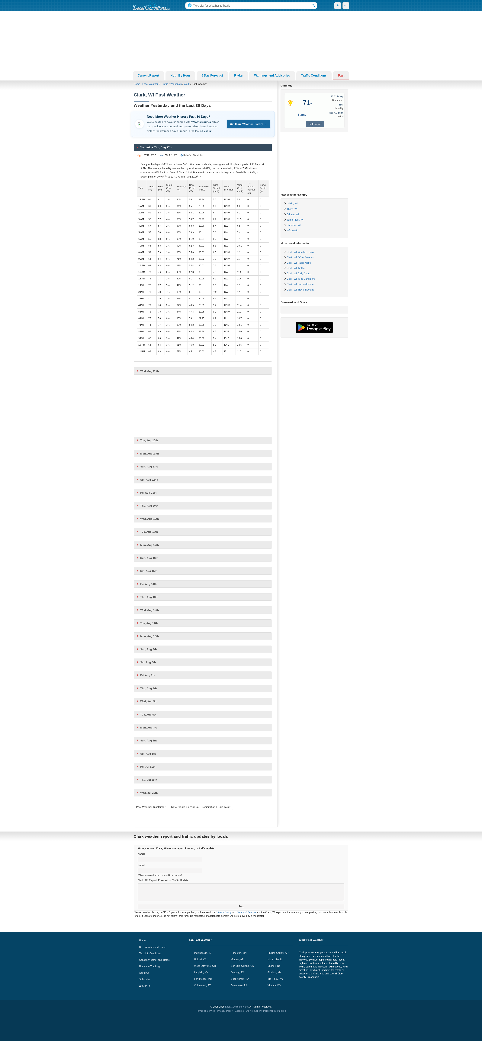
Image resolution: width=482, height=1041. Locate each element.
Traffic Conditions (314, 75)
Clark (187, 84)
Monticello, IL (275, 959)
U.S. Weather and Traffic (152, 947)
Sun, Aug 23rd (149, 466)
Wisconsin (176, 84)
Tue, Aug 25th (149, 440)
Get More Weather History (248, 123)
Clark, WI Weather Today (300, 252)
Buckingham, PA (240, 978)
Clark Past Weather (311, 939)
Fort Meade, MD (203, 978)
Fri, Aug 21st (148, 492)
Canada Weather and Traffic (154, 959)
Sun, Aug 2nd (149, 740)
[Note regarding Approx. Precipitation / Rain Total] (182, 155)
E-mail (141, 865)
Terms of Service (246, 912)
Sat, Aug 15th (148, 570)
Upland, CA (200, 959)
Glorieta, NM (274, 972)
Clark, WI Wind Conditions (301, 278)
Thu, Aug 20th (149, 505)
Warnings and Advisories (272, 75)
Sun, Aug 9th (148, 649)
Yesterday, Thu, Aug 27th (156, 147)
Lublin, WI (292, 203)
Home (137, 84)
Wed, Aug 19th (149, 518)
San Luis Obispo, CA (242, 965)
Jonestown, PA (239, 985)
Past (341, 75)
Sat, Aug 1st (148, 753)
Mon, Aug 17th (149, 544)
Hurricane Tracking (149, 966)
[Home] (151, 5)
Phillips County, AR (278, 952)
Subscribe (144, 979)
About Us (144, 972)
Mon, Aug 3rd (148, 727)
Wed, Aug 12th (149, 610)
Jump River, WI (295, 219)
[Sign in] (337, 5)
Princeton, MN (238, 952)
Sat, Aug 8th (148, 662)
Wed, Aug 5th (148, 701)
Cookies (239, 1010)
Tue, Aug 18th (149, 531)
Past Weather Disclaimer (150, 806)
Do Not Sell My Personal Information (266, 1010)
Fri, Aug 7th (147, 675)
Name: (141, 853)
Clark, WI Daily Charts (299, 273)
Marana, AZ (237, 959)
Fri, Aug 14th (148, 584)
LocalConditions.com (236, 1006)
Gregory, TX (237, 972)
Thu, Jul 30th (148, 779)
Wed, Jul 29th (149, 792)
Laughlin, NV (201, 972)
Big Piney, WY (275, 978)
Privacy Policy (224, 912)
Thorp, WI (292, 209)
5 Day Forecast (212, 75)
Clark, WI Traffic (296, 268)
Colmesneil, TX (202, 985)
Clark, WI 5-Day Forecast (300, 257)
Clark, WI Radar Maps (299, 262)
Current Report (148, 75)
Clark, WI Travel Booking (300, 289)
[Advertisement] (241, 41)
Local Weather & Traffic (155, 84)
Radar (238, 75)
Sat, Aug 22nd (149, 479)
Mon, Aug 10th (149, 636)
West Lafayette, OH (205, 965)
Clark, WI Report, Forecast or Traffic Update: (163, 880)
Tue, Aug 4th (148, 714)
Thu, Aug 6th (148, 688)
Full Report (315, 124)
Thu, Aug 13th (149, 597)
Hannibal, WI (294, 225)
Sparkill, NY (274, 965)
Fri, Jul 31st (147, 766)
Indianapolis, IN (202, 952)
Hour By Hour (180, 75)
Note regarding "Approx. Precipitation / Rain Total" (200, 806)
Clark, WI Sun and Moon (300, 284)
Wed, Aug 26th (149, 371)
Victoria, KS (274, 985)
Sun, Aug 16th (149, 557)
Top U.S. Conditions (150, 953)
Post (241, 906)
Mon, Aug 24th (149, 453)
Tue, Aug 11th (149, 623)
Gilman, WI (293, 214)
